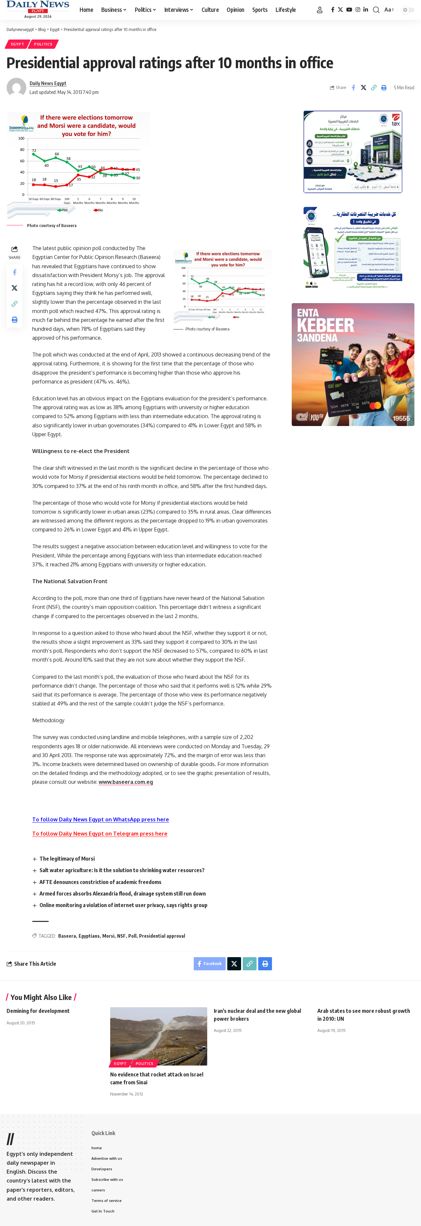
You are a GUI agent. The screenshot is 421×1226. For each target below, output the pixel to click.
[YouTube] (349, 9)
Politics (43, 44)
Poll (132, 936)
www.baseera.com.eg (126, 782)
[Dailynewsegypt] (38, 7)
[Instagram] (358, 9)
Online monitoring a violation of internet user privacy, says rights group (123, 905)
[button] (319, 10)
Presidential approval (162, 936)
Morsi (108, 936)
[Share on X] (363, 87)
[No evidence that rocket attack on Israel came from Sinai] (158, 1036)
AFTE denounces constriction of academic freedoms (100, 882)
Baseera (67, 936)
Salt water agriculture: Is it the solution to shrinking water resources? (122, 870)
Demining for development (38, 1011)
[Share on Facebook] (353, 87)
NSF (121, 936)
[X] (340, 9)
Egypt (17, 44)
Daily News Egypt (48, 83)
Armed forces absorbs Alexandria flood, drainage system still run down (122, 893)
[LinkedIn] (366, 9)
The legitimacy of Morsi (67, 858)
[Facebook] (333, 9)
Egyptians (89, 936)
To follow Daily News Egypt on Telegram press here (99, 833)
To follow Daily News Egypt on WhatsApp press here (100, 819)
